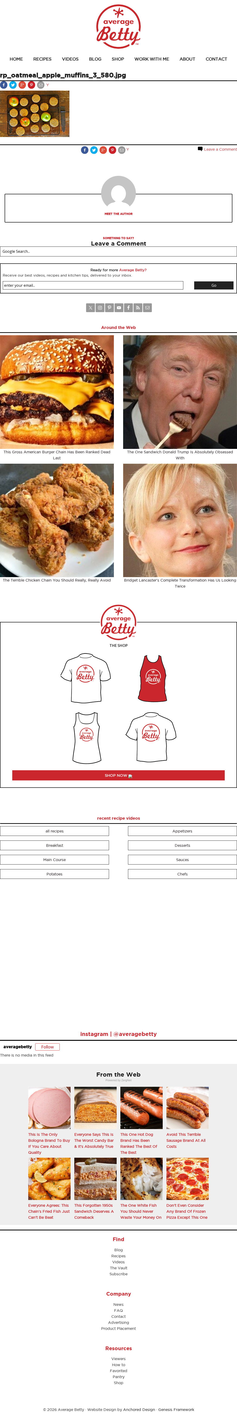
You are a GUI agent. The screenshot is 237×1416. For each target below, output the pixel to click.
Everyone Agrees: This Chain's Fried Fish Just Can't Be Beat (49, 1211)
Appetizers (182, 831)
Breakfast (54, 845)
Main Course (54, 860)
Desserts (182, 845)
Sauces (182, 860)
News (118, 1304)
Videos (118, 1262)
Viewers (118, 1359)
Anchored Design (139, 1409)
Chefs (182, 874)
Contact (118, 1316)
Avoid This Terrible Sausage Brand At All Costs (186, 1140)
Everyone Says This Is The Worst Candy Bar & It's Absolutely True (94, 1140)
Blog (118, 1250)
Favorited (118, 1371)
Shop (118, 1383)
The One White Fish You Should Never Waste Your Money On (141, 1211)
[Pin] (32, 86)
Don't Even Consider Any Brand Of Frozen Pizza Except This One (186, 1211)
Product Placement (118, 1328)
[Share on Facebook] (4, 86)
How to (118, 1365)
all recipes (55, 831)
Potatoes (54, 874)
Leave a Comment (220, 149)
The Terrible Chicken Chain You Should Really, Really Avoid (57, 580)
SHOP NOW (116, 775)
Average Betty (118, 26)
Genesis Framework (176, 1409)
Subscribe (118, 1274)
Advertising (118, 1322)
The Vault (118, 1268)
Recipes (118, 1256)
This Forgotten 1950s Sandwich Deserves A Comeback (94, 1211)
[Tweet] (13, 86)
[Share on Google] (23, 86)
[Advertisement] (34, 952)
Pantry (119, 1377)
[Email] (41, 86)
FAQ (118, 1310)
